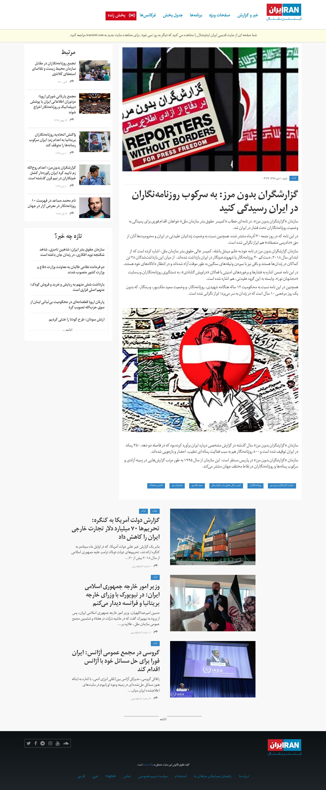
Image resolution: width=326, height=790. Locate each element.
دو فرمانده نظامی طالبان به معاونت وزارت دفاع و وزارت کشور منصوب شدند (70, 270)
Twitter (29, 743)
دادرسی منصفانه (156, 485)
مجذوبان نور (177, 485)
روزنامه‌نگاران (255, 485)
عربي (95, 777)
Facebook (36, 743)
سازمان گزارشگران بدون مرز (282, 485)
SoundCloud (66, 743)
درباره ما (244, 777)
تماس (127, 777)
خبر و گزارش (247, 16)
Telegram (43, 743)
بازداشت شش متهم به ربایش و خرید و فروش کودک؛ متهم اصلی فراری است (67, 287)
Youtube (57, 743)
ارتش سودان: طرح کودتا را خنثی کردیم (76, 320)
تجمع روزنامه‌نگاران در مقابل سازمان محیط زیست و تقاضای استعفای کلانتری (54, 69)
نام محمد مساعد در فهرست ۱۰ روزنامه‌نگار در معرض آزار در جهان (52, 204)
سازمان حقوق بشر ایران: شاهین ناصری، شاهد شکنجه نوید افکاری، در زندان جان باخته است (71, 252)
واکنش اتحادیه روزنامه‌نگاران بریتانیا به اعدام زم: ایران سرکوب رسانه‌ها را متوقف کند (52, 140)
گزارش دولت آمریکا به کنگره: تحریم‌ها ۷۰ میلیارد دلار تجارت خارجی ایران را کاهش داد (116, 529)
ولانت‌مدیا (148, 765)
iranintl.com (95, 36)
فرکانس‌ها (148, 16)
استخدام (181, 777)
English (111, 777)
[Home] (282, 12)
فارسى (81, 777)
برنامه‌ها (196, 16)
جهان (154, 511)
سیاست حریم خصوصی (153, 777)
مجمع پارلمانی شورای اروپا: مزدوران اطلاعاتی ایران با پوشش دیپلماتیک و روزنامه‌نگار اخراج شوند (53, 105)
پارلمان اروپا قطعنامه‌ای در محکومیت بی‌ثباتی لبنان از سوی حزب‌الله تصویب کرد (67, 305)
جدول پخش (173, 16)
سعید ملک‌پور (197, 485)
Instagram (50, 743)
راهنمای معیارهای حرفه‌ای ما (213, 777)
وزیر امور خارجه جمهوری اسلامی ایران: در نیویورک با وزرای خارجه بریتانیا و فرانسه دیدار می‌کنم (122, 596)
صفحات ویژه (219, 16)
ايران (294, 178)
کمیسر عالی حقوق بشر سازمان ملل (226, 485)
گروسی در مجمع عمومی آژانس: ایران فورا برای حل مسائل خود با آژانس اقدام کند (116, 662)
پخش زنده (116, 16)
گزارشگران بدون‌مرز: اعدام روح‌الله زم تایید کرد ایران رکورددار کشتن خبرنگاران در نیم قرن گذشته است (51, 173)
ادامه (163, 720)
